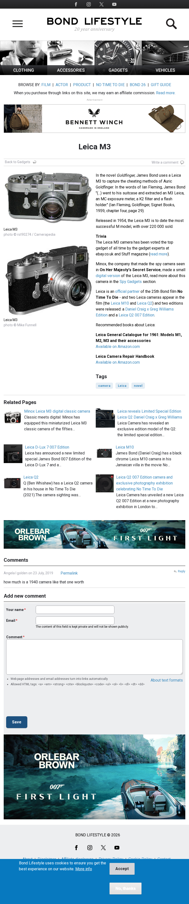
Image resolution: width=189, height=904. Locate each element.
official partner (127, 291)
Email (10, 621)
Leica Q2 (144, 303)
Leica (122, 386)
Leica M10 (120, 303)
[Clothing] (23, 73)
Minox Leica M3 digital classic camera (57, 411)
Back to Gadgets (17, 162)
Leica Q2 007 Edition (136, 315)
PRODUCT (82, 84)
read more (159, 254)
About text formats (167, 680)
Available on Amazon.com (118, 346)
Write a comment (165, 162)
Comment (14, 637)
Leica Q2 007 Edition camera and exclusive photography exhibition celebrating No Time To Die (144, 483)
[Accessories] (70, 73)
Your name (15, 610)
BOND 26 (138, 84)
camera (104, 386)
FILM (45, 84)
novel (138, 386)
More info (83, 869)
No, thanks (125, 888)
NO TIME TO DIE (110, 84)
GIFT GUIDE (161, 84)
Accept (122, 868)
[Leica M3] (48, 223)
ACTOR (62, 84)
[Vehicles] (165, 73)
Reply (181, 571)
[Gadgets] (118, 73)
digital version (108, 275)
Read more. (165, 93)
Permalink (69, 573)
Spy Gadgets (131, 281)
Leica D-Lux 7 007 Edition (47, 447)
